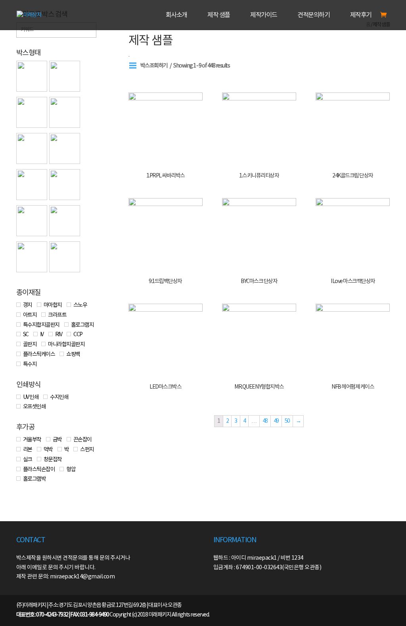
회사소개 (176, 15)
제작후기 (361, 15)
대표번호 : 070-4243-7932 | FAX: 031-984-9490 (62, 615)
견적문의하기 (313, 15)
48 (265, 421)
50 (287, 421)
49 (276, 421)
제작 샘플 (218, 15)
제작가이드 (263, 15)
